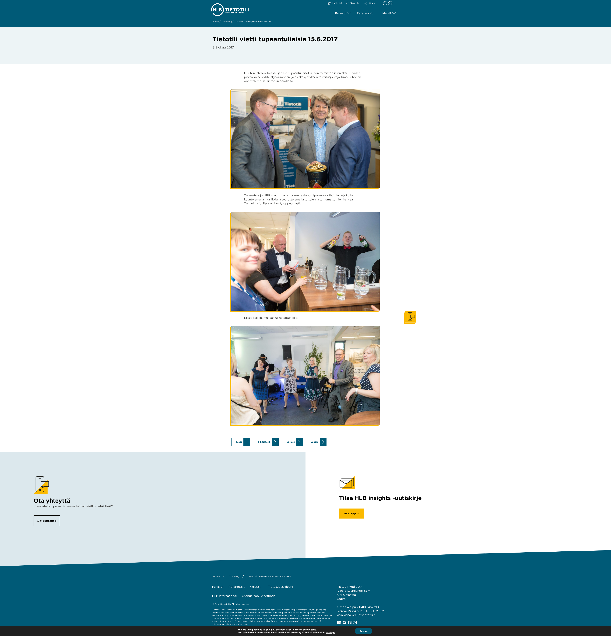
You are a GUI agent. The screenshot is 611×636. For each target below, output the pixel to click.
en (390, 3)
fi (385, 3)
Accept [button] (363, 631)
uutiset (291, 442)
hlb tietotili (264, 442)
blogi (239, 442)
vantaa (314, 442)
